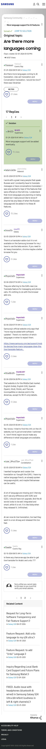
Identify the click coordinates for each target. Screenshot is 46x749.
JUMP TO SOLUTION (22, 31)
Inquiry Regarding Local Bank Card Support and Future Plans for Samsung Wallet (22, 670)
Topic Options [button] (37, 24)
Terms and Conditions (11, 730)
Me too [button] (11, 89)
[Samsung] (7, 4)
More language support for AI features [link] (23, 25)
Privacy (4, 735)
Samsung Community (13, 18)
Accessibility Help (9, 726)
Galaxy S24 (26, 70)
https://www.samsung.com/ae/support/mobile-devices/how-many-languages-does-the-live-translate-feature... (23, 346)
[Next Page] (20, 117)
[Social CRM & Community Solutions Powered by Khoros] (35, 717)
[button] (37, 64)
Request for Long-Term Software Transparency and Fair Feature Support (21, 617)
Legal (4, 739)
